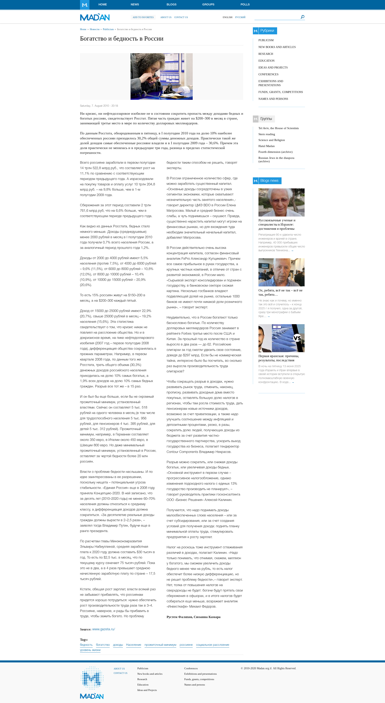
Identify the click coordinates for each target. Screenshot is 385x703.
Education (266, 60)
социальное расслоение (212, 645)
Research (265, 53)
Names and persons (273, 98)
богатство (103, 645)
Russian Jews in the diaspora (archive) (276, 159)
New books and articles (277, 47)
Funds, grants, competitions (280, 92)
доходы (118, 645)
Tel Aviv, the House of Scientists (278, 128)
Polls (245, 4)
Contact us (181, 17)
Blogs (171, 4)
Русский (240, 17)
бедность (86, 645)
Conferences (268, 74)
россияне (186, 645)
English (227, 17)
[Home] (94, 15)
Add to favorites (143, 17)
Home (102, 4)
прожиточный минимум (160, 645)
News (135, 4)
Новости (94, 29)
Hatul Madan (266, 146)
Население (133, 645)
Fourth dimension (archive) (275, 151)
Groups (208, 4)
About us (165, 17)
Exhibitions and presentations (200, 673)
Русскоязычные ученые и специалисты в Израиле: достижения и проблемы (276, 224)
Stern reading (266, 134)
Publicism (108, 29)
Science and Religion (271, 140)
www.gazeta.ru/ (103, 629)
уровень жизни (90, 650)
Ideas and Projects (273, 67)
